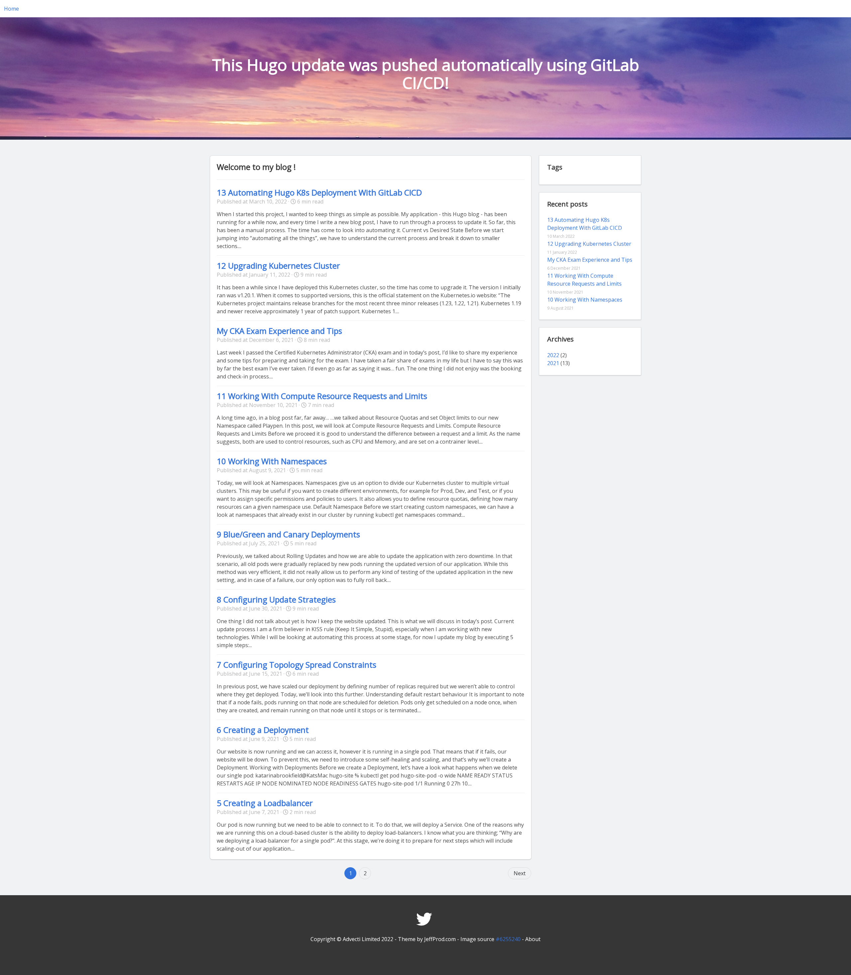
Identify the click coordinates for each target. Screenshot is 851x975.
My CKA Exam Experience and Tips (279, 330)
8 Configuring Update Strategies (276, 599)
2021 (553, 363)
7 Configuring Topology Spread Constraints (296, 664)
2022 (553, 355)
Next (520, 873)
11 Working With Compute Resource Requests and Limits (322, 395)
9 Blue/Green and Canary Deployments (288, 534)
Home (11, 8)
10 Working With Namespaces (272, 461)
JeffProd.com (440, 939)
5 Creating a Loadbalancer (265, 802)
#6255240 (508, 939)
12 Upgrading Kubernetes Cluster (278, 265)
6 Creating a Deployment (263, 729)
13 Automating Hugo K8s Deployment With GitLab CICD (319, 192)
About (533, 939)
